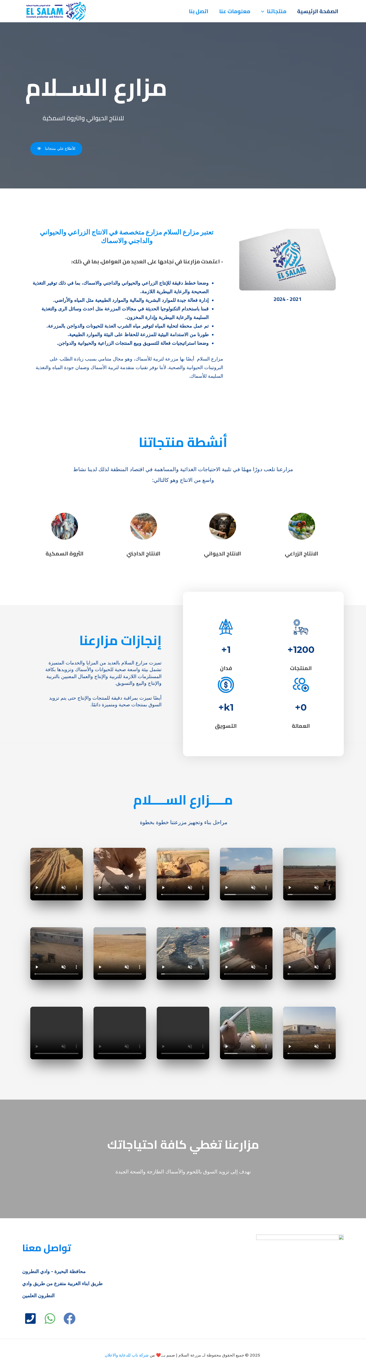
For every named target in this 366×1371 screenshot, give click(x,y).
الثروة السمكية (65, 553)
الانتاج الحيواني (222, 553)
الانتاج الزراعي (301, 553)
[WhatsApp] (50, 1318)
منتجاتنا (276, 11)
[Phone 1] (30, 1318)
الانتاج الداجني (143, 553)
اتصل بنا (198, 11)
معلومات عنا (234, 11)
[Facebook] (69, 1318)
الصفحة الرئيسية (317, 11)
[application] (264, 11)
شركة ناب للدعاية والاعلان (127, 1355)
